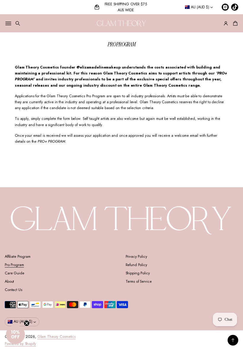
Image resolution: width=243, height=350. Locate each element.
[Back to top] (233, 340)
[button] (18, 23)
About (9, 281)
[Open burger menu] (8, 23)
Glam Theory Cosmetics (56, 336)
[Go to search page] (18, 23)
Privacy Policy (136, 256)
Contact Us (13, 289)
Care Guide (14, 273)
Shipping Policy (138, 273)
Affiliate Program (18, 256)
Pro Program (14, 265)
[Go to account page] (226, 23)
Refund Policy (136, 265)
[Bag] (234, 23)
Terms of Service (139, 281)
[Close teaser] (27, 323)
